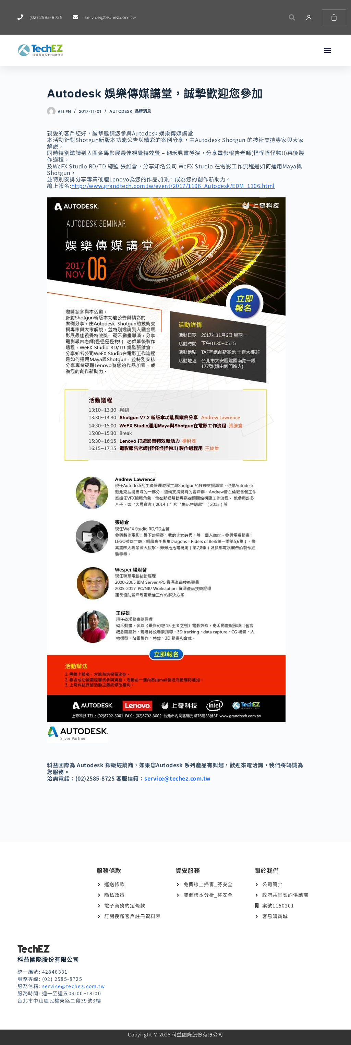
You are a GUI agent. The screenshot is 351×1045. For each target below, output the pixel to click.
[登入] (309, 17)
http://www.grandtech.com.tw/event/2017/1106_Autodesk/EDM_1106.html (173, 185)
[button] (292, 17)
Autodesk (120, 111)
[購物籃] (334, 17)
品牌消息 (143, 111)
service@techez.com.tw (177, 778)
